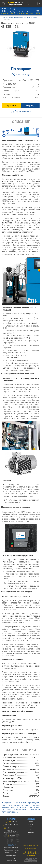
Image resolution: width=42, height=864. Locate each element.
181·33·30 (15, 2)
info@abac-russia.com (15, 4)
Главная (30, 821)
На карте (12, 836)
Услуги (12, 14)
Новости (38, 14)
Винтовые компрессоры (11, 847)
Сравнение (31, 832)
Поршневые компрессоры (11, 850)
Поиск (30, 829)
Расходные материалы (11, 858)
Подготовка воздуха (11, 852)
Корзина (30, 835)
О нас (30, 827)
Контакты (29, 14)
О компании (21, 14)
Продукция (4, 14)
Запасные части (11, 861)
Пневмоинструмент (11, 855)
